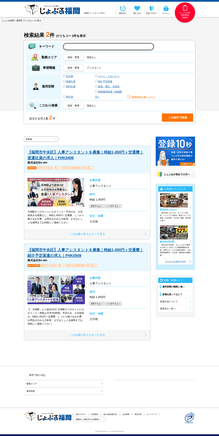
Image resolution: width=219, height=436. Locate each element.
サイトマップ (152, 414)
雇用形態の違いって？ (144, 97)
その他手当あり (113, 206)
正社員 (69, 76)
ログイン (166, 13)
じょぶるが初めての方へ (177, 174)
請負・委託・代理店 (109, 86)
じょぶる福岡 (8, 20)
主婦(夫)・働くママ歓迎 (56, 168)
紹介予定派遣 (105, 81)
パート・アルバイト (109, 76)
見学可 (41, 168)
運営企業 (138, 414)
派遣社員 (70, 81)
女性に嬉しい (87, 168)
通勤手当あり (97, 206)
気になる (137, 13)
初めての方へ (151, 13)
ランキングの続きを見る (175, 261)
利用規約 (94, 414)
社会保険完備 (74, 168)
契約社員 (70, 86)
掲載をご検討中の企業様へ (88, 419)
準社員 (69, 96)
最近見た (123, 13)
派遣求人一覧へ (168, 308)
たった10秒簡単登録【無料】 (185, 15)
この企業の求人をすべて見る (87, 234)
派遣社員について (169, 301)
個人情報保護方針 (110, 414)
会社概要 (126, 414)
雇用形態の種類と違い (173, 286)
